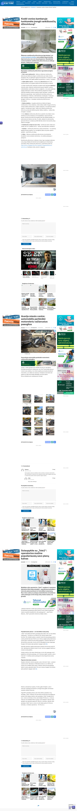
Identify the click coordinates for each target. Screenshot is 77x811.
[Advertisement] (39, 207)
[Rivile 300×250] (65, 89)
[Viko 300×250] (65, 41)
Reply (54, 469)
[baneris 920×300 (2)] (38, 66)
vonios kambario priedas (28, 57)
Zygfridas (54, 7)
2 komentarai (40, 327)
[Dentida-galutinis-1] (65, 74)
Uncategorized (34, 27)
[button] (53, 27)
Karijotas (47, 7)
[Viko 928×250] (38, 602)
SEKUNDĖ (23, 27)
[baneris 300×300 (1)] (65, 57)
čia (46, 644)
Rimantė (50, 7)
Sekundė (23, 327)
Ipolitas (43, 7)
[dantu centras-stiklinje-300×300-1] (65, 25)
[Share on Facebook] (51, 27)
